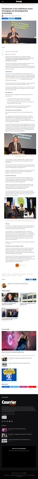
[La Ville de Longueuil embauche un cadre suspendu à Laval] (28, 297)
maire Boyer (4, 275)
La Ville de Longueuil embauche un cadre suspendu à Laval (28, 304)
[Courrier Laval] (19, 1)
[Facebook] (3, 50)
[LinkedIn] (3, 55)
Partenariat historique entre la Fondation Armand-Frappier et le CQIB (9, 319)
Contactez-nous (6, 475)
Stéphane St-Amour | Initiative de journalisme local (12, 15)
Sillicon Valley (13, 275)
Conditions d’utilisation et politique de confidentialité (18, 475)
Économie (7, 4)
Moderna (8, 275)
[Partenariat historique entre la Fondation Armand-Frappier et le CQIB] (10, 312)
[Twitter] (3, 52)
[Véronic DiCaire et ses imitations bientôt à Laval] (19, 341)
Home (4, 4)
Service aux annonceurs (31, 475)
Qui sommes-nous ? (20, 476)
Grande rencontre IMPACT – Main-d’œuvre (12, 79)
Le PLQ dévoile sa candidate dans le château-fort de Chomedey (9, 304)
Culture (3, 353)
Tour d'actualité (19, 275)
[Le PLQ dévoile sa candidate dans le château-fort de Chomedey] (10, 297)
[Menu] (2, 1)
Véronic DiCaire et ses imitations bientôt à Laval (13, 352)
